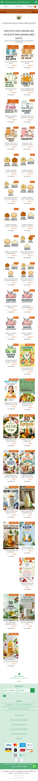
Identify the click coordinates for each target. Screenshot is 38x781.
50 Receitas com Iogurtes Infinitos (11, 476)
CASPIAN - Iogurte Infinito (11, 306)
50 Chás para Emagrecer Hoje (11, 623)
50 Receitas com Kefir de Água (11, 440)
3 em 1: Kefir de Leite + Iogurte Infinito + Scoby (11, 198)
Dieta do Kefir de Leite (27, 623)
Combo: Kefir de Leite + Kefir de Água (11, 171)
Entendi (19, 777)
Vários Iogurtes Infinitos (11, 116)
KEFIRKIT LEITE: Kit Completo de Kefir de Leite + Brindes (27, 116)
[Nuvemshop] (19, 766)
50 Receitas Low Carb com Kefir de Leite (27, 476)
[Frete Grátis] (19, 674)
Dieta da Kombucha (11, 661)
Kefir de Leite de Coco (11, 89)
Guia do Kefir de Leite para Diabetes (27, 547)
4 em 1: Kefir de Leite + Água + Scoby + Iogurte (27, 279)
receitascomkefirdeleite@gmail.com (23, 704)
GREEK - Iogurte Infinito (11, 334)
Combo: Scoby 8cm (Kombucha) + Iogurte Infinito (11, 252)
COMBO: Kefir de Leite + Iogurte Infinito (27, 171)
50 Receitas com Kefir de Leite (27, 404)
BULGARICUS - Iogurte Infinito (27, 306)
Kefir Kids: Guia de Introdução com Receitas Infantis (11, 403)
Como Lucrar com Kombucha (10, 551)
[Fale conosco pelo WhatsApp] (34, 766)
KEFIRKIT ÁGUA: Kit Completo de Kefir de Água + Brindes (10, 144)
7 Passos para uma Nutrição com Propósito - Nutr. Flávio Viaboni (27, 584)
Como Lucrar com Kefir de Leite (10, 512)
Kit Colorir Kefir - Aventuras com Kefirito (27, 368)
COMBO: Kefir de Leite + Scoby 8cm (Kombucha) (27, 198)
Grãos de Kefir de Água (27, 62)
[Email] (4, 696)
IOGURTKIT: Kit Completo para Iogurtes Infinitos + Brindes (27, 144)
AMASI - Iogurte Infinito (27, 334)
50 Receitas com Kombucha (27, 440)
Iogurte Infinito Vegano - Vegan (11, 361)
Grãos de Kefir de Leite (11, 62)
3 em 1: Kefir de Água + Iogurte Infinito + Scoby (11, 279)
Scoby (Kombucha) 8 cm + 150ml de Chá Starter (27, 89)
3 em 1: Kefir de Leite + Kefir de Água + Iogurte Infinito (27, 252)
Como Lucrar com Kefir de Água (27, 512)
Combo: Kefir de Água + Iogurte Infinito (27, 225)
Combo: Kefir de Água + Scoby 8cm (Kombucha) (11, 225)
